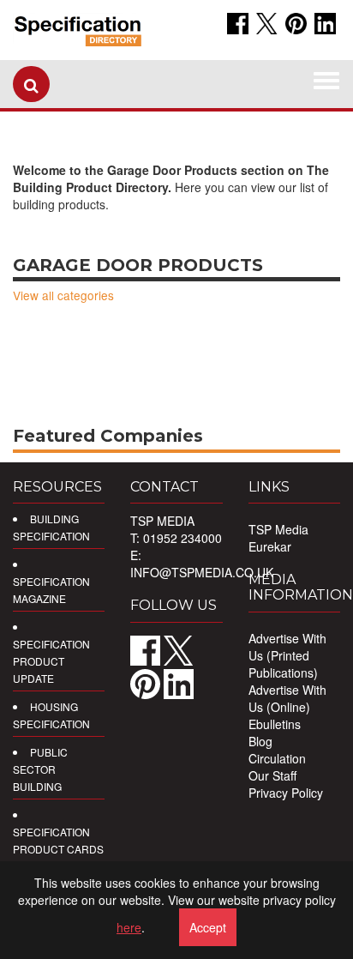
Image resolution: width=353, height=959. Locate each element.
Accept (207, 927)
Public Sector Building (40, 769)
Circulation (277, 758)
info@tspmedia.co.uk (201, 572)
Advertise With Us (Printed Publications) (287, 655)
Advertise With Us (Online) (287, 698)
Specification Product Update (51, 660)
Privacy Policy (285, 792)
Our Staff (272, 775)
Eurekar (269, 546)
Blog (260, 741)
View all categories (63, 295)
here (129, 927)
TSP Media (278, 529)
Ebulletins (274, 724)
